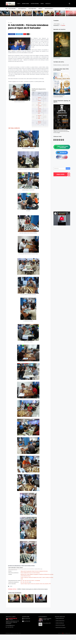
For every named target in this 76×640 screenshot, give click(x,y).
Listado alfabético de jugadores (33, 574)
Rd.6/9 (32, 580)
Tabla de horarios (27, 575)
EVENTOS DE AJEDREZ (60, 625)
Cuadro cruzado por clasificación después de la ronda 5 (31, 577)
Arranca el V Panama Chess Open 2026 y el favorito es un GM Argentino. (5, 15)
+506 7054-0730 (10, 627)
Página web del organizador (26, 571)
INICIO (18, 3)
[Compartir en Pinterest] (24, 34)
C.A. (11, 22)
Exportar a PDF (48, 583)
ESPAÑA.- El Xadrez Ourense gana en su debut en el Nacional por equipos (32, 589)
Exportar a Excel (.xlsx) (40, 583)
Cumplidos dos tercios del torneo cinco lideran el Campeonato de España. (48, 15)
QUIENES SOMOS (25, 3)
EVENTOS (40, 8)
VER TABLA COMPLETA (14, 128)
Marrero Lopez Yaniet (39, 117)
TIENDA (42, 3)
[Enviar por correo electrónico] (28, 34)
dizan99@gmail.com (11, 625)
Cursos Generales (12, 8)
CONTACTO (47, 3)
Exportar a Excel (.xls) (31, 583)
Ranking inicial (23, 574)
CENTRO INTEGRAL (35, 3)
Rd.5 (30, 580)
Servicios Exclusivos (49, 8)
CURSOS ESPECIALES (60, 618)
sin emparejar (37, 580)
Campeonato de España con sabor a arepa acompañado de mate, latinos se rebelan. (27, 15)
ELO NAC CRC (62, 157)
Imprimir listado (24, 583)
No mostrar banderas (35, 572)
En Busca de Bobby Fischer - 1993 (47, 619)
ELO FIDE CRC (63, 152)
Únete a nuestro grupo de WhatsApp (61, 147)
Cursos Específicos (22, 8)
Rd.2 (24, 580)
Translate (63, 25)
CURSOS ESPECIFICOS (60, 620)
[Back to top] (73, 637)
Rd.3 (26, 580)
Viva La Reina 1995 (47, 623)
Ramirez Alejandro (39, 123)
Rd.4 (28, 580)
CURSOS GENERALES (60, 623)
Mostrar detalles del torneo (26, 572)
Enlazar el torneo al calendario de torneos (40, 571)
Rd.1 (21, 580)
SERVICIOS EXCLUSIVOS (60, 627)
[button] (69, 8)
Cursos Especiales (32, 8)
